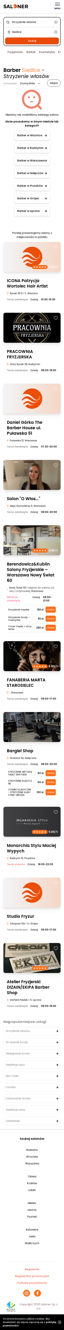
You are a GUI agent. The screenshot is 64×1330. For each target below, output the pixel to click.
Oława (32, 1176)
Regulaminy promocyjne (32, 1276)
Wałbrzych (32, 1243)
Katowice (32, 1230)
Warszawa (32, 1163)
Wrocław (32, 1157)
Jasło (32, 1236)
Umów (50, 609)
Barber (31, 52)
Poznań (32, 1217)
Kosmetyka (47, 52)
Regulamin (32, 1269)
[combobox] (32, 22)
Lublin (32, 1190)
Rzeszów (32, 1150)
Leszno (32, 1210)
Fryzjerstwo (15, 52)
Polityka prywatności (32, 1283)
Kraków (32, 1183)
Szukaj (32, 41)
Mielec (32, 1203)
